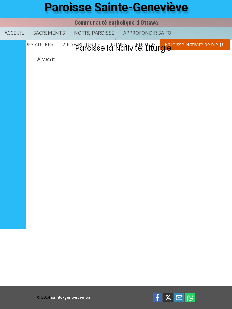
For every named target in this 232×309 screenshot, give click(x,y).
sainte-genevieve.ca (70, 297)
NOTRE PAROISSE (94, 33)
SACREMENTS (49, 33)
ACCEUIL (14, 33)
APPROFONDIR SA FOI (148, 33)
